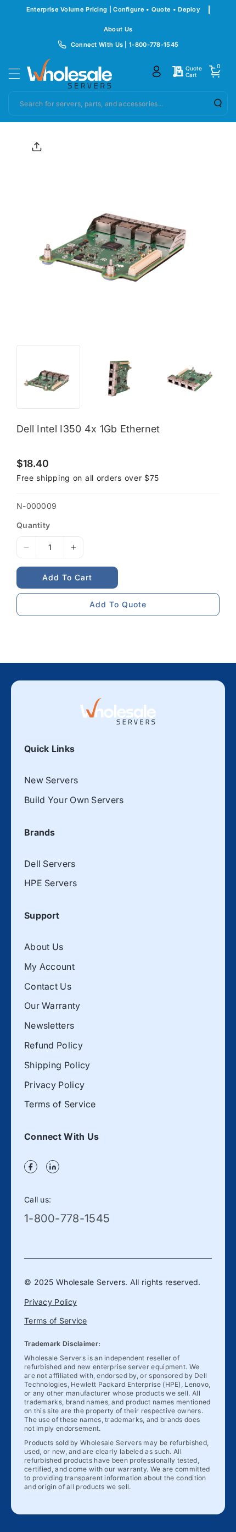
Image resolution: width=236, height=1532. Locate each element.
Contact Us (47, 986)
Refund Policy (53, 1045)
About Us (118, 29)
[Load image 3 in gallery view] (186, 377)
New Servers (51, 780)
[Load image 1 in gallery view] (48, 377)
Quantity (33, 525)
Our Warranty (52, 1005)
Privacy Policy (54, 1084)
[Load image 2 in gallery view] (117, 377)
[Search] (214, 103)
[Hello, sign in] (156, 71)
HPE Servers (50, 882)
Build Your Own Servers (74, 799)
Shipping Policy (57, 1064)
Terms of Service (60, 1104)
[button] (17, 73)
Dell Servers (50, 863)
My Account (49, 966)
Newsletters (49, 1025)
